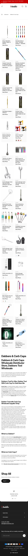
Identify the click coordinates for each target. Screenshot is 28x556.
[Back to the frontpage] (1, 14)
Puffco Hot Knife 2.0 (7, 273)
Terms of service (16, 548)
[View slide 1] (12, 498)
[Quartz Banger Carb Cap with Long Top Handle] (20, 173)
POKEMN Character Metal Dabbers (20, 227)
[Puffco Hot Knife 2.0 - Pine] (7, 333)
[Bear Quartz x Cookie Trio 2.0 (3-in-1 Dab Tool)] (20, 333)
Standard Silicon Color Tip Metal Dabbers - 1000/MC (20, 42)
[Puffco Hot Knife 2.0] (7, 264)
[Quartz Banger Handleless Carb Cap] (20, 264)
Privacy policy (11, 548)
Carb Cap (4, 202)
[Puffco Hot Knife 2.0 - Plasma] (20, 286)
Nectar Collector (6, 133)
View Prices (5, 45)
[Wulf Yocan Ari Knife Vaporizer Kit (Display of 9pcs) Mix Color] (20, 149)
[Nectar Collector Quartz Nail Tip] (7, 126)
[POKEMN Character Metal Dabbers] (20, 217)
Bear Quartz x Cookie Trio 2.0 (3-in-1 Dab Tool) (20, 344)
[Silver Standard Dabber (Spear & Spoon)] (7, 32)
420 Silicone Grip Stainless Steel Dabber (6, 228)
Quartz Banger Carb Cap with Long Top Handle (20, 183)
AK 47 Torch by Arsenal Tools (19, 135)
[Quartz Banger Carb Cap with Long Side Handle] (7, 239)
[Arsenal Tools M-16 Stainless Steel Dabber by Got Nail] (7, 79)
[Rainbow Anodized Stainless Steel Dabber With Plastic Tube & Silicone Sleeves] (20, 54)
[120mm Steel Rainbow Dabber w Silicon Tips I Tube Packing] (7, 310)
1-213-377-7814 (14, 495)
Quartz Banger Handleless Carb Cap (19, 275)
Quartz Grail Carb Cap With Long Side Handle (7, 205)
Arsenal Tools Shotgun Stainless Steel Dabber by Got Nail (20, 89)
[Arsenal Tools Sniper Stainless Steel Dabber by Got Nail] (20, 102)
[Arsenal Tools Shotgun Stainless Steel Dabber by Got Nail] (20, 79)
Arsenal (17, 133)
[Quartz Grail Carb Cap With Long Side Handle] (7, 195)
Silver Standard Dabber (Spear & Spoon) (6, 42)
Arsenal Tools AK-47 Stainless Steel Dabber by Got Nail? (7, 64)
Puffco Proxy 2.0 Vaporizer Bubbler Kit (19, 250)
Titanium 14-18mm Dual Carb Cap (7, 159)
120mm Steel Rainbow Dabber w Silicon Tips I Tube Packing (7, 321)
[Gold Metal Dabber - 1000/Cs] (7, 102)
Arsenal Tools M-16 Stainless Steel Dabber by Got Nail (7, 89)
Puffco (3, 271)
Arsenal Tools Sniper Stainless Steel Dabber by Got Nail (20, 113)
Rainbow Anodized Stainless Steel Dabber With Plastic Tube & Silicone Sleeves (20, 65)
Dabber (3, 39)
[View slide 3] (15, 498)
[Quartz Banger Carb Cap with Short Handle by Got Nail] (7, 173)
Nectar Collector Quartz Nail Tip (6, 135)
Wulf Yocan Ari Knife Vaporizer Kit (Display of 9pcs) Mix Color (20, 160)
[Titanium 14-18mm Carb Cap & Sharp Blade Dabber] (20, 310)
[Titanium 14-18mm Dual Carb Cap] (7, 149)
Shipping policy (22, 548)
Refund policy (6, 548)
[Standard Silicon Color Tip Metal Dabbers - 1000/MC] (20, 32)
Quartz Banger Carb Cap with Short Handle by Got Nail (7, 183)
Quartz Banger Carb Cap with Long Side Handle (7, 250)
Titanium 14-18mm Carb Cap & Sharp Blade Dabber (20, 321)
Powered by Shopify (18, 546)
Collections (6, 14)
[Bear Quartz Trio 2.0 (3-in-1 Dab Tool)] (7, 286)
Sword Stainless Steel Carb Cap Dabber (19, 205)
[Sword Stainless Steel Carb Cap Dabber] (20, 195)
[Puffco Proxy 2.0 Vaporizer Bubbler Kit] (20, 239)
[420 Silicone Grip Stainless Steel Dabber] (7, 217)
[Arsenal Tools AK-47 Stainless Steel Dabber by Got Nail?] (7, 54)
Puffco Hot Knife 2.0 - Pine (7, 343)
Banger (3, 180)
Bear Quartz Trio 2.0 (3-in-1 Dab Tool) (7, 296)
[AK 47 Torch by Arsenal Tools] (20, 126)
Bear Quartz (4, 294)
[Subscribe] (24, 535)
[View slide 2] (14, 498)
